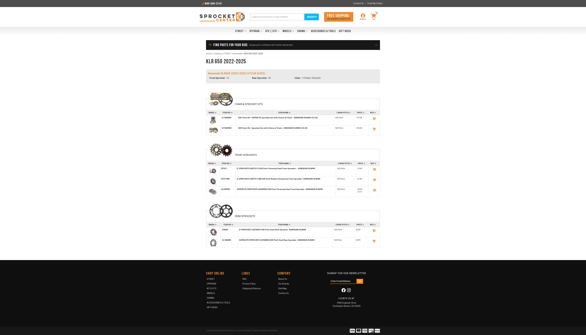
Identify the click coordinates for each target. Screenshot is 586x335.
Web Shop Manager (269, 331)
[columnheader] (213, 112)
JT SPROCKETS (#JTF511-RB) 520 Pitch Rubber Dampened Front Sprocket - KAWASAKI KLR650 (278, 178)
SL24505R (225, 189)
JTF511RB (225, 178)
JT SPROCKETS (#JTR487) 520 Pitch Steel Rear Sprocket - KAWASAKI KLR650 (272, 229)
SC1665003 (227, 128)
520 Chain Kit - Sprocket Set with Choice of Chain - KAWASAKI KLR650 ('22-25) (272, 128)
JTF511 (224, 168)
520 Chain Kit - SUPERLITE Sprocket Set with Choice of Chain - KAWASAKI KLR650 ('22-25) (278, 117)
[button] (284, 17)
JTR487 (225, 229)
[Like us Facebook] (344, 291)
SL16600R (226, 240)
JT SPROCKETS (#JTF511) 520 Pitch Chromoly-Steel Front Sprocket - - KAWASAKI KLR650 (276, 168)
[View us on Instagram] (349, 291)
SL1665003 (226, 117)
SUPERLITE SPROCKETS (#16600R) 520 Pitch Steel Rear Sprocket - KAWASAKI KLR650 (277, 240)
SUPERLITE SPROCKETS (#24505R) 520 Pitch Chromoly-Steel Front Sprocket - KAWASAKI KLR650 (280, 189)
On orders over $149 (338, 16)
